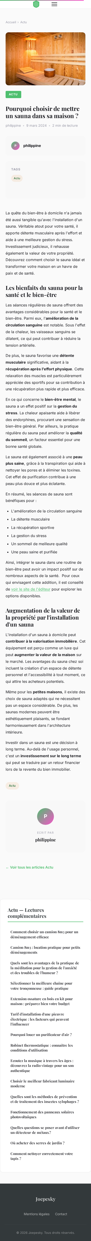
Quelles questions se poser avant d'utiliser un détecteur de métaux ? (45, 1130)
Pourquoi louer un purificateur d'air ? (41, 1034)
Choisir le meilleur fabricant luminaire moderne (42, 1083)
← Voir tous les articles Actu (29, 867)
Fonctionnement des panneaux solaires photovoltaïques (42, 1114)
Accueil (11, 22)
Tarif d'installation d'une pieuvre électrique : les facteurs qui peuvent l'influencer (39, 1019)
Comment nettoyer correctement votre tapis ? (41, 1156)
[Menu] (54, 4)
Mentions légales (36, 1214)
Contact (61, 1214)
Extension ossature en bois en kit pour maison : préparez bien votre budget (41, 1001)
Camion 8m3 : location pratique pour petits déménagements (45, 950)
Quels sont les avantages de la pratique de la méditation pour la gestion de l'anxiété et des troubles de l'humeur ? (44, 968)
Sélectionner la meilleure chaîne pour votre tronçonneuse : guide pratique (41, 985)
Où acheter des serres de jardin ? (37, 1143)
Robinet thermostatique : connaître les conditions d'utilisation (41, 1047)
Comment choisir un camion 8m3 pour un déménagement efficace (44, 934)
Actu (23, 22)
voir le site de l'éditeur (30, 589)
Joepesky (46, 1198)
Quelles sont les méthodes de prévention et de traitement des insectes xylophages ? (44, 1099)
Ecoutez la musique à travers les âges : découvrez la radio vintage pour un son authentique (42, 1065)
